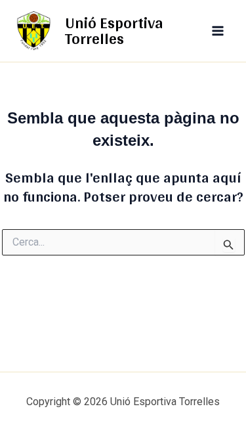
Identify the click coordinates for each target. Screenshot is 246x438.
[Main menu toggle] (218, 31)
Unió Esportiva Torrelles (114, 31)
